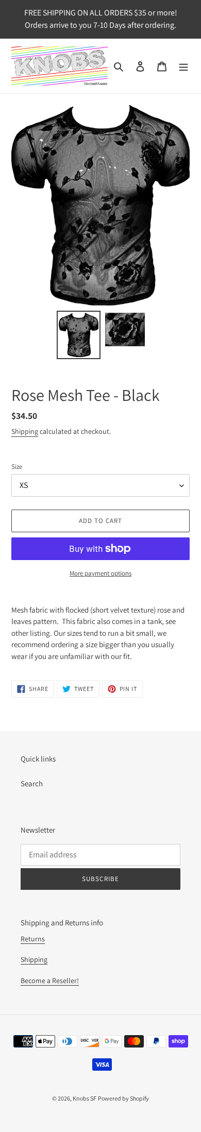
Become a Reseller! (50, 980)
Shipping (24, 431)
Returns (33, 938)
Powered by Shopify (123, 1098)
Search (32, 783)
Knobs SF (84, 1098)
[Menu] (183, 66)
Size (16, 466)
